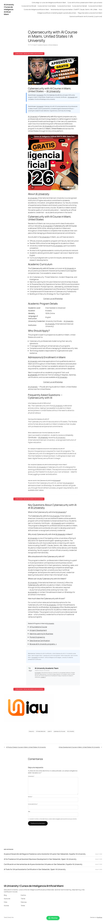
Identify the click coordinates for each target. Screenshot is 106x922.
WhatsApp (54, 918)
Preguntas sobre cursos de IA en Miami (90, 13)
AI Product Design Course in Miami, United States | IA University (26, 747)
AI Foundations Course (38, 627)
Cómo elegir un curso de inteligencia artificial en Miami (49, 2)
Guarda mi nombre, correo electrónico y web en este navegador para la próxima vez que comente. (53, 819)
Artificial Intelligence (53, 45)
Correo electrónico (33, 804)
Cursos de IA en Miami (95, 6)
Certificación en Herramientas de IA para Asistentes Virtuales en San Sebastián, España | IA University (43, 864)
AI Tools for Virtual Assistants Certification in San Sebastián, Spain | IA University (35, 869)
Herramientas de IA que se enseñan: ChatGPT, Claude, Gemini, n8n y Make (74, 9)
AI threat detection (40, 731)
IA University (53, 91)
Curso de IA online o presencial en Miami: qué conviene (85, 2)
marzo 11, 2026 (98, 854)
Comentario (31, 776)
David (34, 45)
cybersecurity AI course (59, 731)
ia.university (32, 592)
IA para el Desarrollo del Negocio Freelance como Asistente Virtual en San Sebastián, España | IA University (45, 854)
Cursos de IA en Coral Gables (47, 6)
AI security (31, 731)
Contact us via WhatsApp (53, 298)
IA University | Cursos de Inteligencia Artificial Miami (9, 9)
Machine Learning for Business (41, 634)
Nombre (30, 796)
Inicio (100, 9)
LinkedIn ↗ (43, 677)
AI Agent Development (38, 630)
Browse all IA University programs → (43, 644)
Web (29, 811)
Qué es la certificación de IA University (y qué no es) (86, 16)
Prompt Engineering (37, 637)
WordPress (99, 917)
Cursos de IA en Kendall (79, 6)
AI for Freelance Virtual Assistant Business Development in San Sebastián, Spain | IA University (40, 859)
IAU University (70, 731)
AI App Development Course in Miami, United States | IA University (79, 747)
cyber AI (49, 731)
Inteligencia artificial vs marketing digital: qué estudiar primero (56, 13)
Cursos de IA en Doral (64, 6)
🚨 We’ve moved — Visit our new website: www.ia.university (29, 53)
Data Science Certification (40, 640)
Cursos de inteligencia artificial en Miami (36, 9)
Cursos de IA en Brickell (29, 6)
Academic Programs (42, 45)
